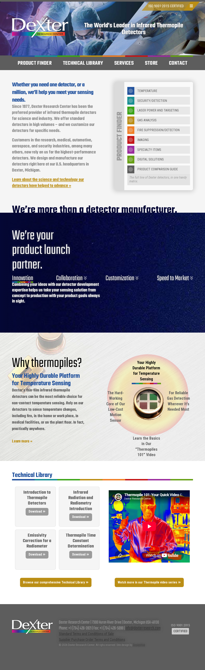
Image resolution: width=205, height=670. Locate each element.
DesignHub (139, 645)
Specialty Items (149, 150)
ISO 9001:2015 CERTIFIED (166, 6)
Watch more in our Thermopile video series (147, 582)
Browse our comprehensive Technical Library (54, 582)
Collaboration (69, 278)
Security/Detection (152, 101)
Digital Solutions (150, 159)
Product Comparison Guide (157, 169)
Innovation (22, 278)
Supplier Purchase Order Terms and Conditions (92, 640)
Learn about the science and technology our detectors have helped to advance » (48, 183)
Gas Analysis (147, 120)
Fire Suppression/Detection (158, 130)
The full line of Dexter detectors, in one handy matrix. (158, 179)
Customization (120, 278)
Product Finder (35, 63)
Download (35, 511)
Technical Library (83, 63)
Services (124, 63)
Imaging (143, 140)
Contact (178, 63)
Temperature (147, 91)
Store (151, 63)
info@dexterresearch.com (143, 628)
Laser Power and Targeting (158, 110)
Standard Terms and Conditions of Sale (86, 634)
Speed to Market (173, 278)
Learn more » (22, 441)
